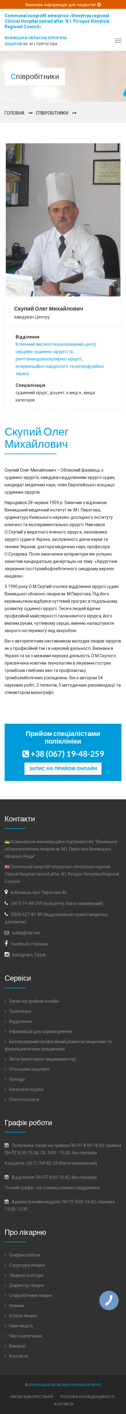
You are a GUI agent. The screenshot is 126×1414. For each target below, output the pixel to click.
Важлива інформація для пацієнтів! (61, 4)
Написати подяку (26, 1089)
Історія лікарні (22, 1315)
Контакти (18, 1356)
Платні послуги (23, 1099)
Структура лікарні (26, 1265)
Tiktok (40, 954)
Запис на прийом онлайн (63, 768)
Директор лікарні (26, 1285)
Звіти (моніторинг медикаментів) (42, 1059)
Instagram (22, 954)
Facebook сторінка (29, 943)
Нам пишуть (20, 1325)
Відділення (19, 1021)
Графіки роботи (24, 1255)
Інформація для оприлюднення (40, 1031)
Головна (14, 113)
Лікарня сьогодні (25, 1275)
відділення (89, 1187)
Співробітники (52, 113)
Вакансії (17, 1346)
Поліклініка (19, 1011)
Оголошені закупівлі (29, 1069)
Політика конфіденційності (87, 1397)
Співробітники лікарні (30, 1295)
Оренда (16, 1079)
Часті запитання (25, 1335)
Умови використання (31, 1397)
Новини (16, 1305)
